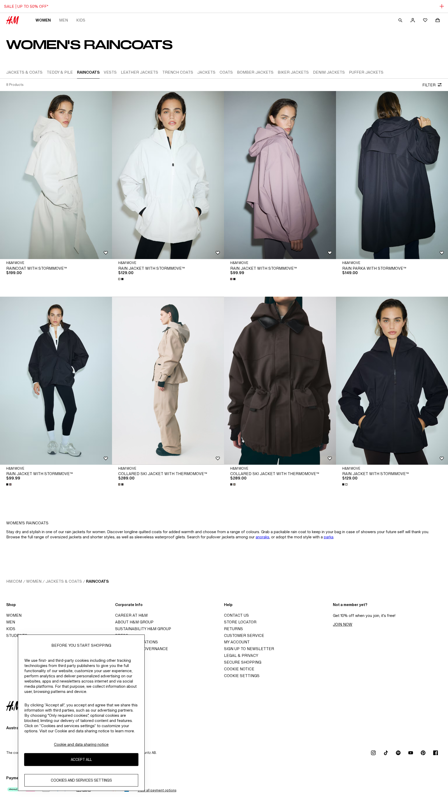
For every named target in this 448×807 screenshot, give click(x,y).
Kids (80, 20)
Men (63, 20)
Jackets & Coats (64, 581)
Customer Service (244, 635)
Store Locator (240, 622)
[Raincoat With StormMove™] (56, 175)
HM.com (14, 581)
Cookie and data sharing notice (81, 744)
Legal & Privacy (241, 655)
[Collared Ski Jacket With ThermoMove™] (280, 381)
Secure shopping (242, 662)
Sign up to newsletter (249, 648)
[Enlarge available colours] (121, 279)
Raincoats (97, 581)
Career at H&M (131, 615)
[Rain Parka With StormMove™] (392, 175)
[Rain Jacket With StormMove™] (168, 175)
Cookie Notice (239, 669)
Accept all (81, 759)
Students (16, 635)
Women (43, 20)
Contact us (236, 615)
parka (328, 537)
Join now (342, 624)
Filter (429, 85)
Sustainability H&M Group (143, 629)
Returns (233, 629)
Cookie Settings (242, 675)
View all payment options (157, 790)
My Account (237, 642)
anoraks (262, 537)
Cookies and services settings (81, 780)
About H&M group (134, 622)
